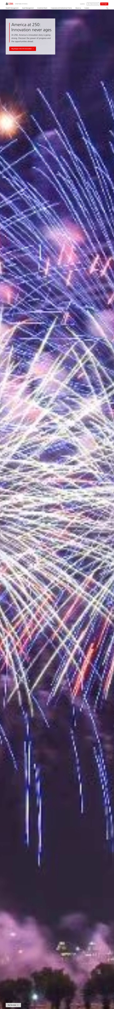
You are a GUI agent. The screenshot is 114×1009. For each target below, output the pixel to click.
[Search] (107, 8)
